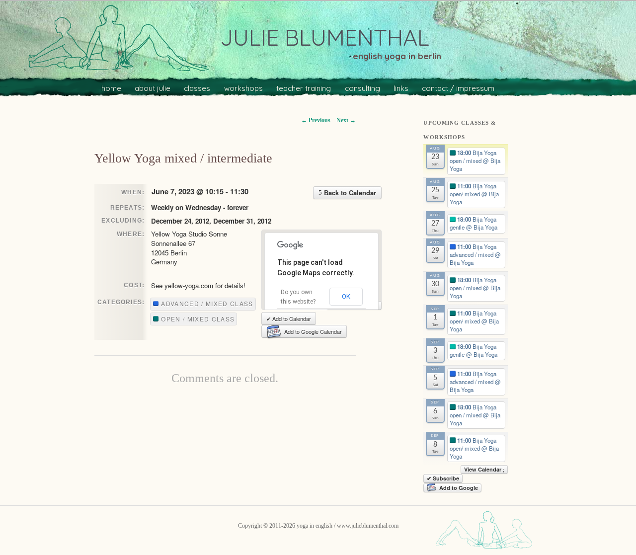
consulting (362, 88)
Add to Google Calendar (313, 331)
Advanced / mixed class (206, 303)
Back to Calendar (349, 192)
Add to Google (458, 487)
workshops (243, 88)
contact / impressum (458, 88)
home (111, 88)
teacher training (303, 88)
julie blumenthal (324, 37)
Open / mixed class (197, 319)
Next (346, 120)
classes (197, 88)
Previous (315, 120)
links (401, 88)
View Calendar (483, 469)
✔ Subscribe (443, 478)
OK (346, 296)
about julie (152, 88)
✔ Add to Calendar (288, 318)
